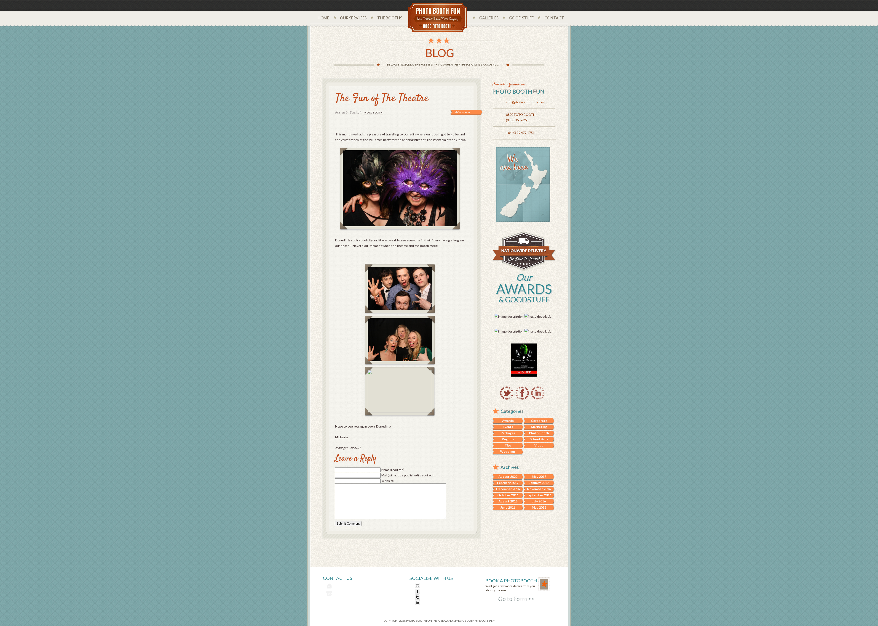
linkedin (537, 393)
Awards (508, 421)
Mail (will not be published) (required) (407, 475)
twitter (506, 393)
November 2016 (539, 489)
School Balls (539, 439)
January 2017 (539, 483)
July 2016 (539, 501)
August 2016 (507, 501)
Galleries (488, 18)
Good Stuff (521, 18)
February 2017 (508, 483)
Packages (508, 433)
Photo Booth (373, 112)
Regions (508, 439)
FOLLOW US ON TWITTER (441, 597)
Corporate (539, 421)
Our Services (353, 18)
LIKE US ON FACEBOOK (439, 591)
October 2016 (507, 495)
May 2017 (539, 476)
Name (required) (392, 470)
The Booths (389, 18)
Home (323, 18)
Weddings (508, 451)
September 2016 (539, 495)
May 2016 (539, 507)
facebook (522, 393)
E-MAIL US (429, 586)
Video (538, 445)
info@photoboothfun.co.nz (525, 102)
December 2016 (508, 489)
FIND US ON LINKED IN (439, 603)
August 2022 (507, 476)
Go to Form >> (516, 598)
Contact (554, 18)
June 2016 (508, 507)
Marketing (539, 427)
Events (508, 427)
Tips (508, 445)
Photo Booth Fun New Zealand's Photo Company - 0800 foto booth (438, 18)
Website (387, 481)
